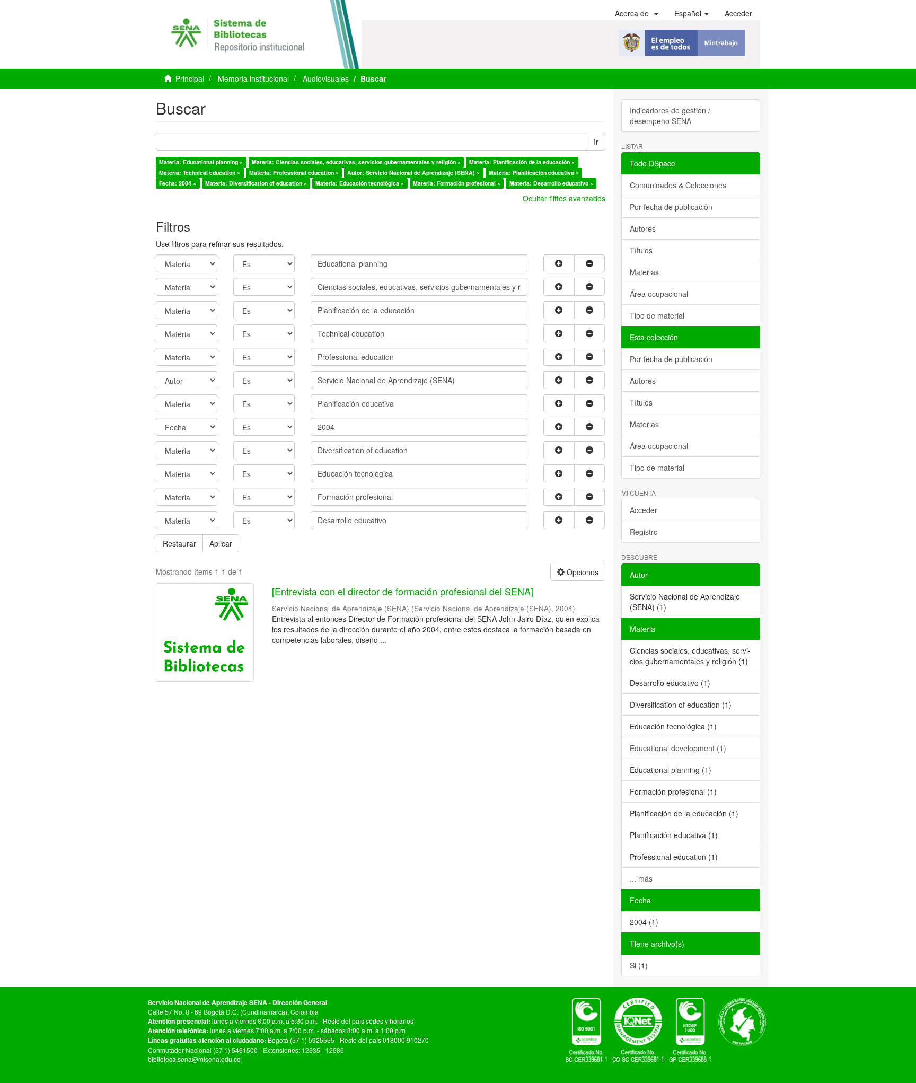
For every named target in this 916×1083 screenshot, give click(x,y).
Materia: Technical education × (199, 173)
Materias (644, 272)
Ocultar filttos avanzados (564, 198)
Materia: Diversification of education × (256, 183)
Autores (643, 228)
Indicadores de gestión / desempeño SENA (670, 115)
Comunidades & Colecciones (678, 185)
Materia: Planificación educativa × (534, 173)
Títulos (641, 250)
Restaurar (179, 543)
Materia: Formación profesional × (456, 183)
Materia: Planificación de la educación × (522, 162)
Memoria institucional (253, 78)
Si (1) (639, 965)
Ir (596, 141)
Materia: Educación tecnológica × (359, 183)
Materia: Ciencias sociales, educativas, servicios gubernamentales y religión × (356, 162)
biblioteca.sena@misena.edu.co (194, 1058)
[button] (636, 13)
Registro (644, 531)
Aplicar (220, 543)
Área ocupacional (659, 293)
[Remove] (589, 263)
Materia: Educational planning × (201, 162)
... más (641, 878)
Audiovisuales (326, 78)
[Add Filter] (558, 263)
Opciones (581, 572)
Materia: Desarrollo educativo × (551, 183)
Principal (189, 78)
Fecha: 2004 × (177, 183)
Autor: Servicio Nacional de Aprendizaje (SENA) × (413, 173)
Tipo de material (657, 315)
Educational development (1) (678, 748)
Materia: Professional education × (294, 173)
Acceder (643, 510)
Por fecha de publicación (671, 206)
